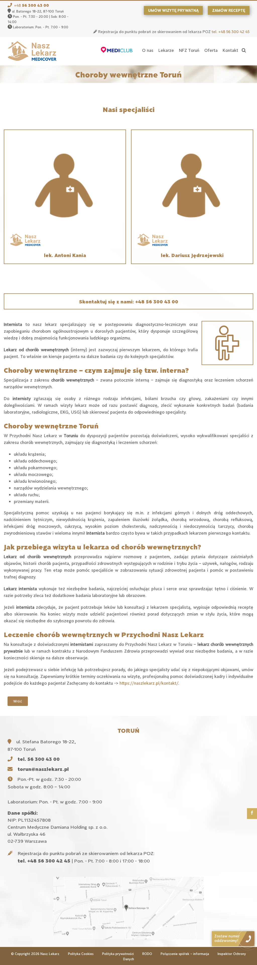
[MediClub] (117, 50)
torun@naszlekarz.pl (43, 769)
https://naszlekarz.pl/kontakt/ (148, 683)
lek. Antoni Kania (65, 255)
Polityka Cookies (81, 953)
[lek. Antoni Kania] (65, 136)
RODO (147, 953)
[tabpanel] (128, 197)
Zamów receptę (228, 10)
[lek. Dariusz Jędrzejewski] (192, 136)
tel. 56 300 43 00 (39, 759)
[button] (243, 50)
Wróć (17, 701)
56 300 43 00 (35, 5)
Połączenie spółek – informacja (185, 953)
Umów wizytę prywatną (173, 10)
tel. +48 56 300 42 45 (230, 31)
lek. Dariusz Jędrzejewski (192, 255)
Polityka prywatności (118, 953)
